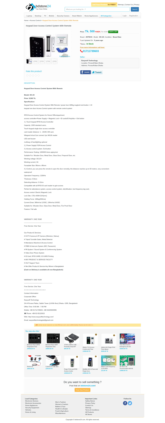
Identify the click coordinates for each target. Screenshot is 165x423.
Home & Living (30, 412)
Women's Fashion (61, 404)
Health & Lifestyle (61, 409)
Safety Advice (90, 401)
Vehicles (28, 410)
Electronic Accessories (33, 403)
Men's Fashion (60, 402)
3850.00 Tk (30, 368)
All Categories (106, 16)
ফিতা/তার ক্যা (30, 366)
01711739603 (91, 51)
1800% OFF (113, 32)
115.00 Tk (104, 370)
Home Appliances (91, 16)
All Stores (88, 414)
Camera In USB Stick (52, 366)
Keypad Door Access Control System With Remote (60, 20)
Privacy (136, 4)
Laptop (29, 16)
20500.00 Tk (31, 348)
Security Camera (63, 16)
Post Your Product (82, 390)
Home (26, 20)
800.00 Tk (67, 348)
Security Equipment (32, 408)
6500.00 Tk (104, 351)
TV (45, 16)
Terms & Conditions (92, 410)
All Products (89, 412)
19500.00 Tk (49, 348)
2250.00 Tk (49, 368)
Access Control (35, 20)
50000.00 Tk (123, 348)
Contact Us (129, 4)
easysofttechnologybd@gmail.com (41, 320)
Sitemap (121, 4)
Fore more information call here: (92, 47)
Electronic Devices (31, 401)
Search (134, 9)
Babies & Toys (60, 406)
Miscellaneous (60, 413)
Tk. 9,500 (104, 32)
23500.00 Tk (86, 373)
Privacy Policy (90, 403)
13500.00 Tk (86, 351)
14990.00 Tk (123, 370)
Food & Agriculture (61, 411)
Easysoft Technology (89, 60)
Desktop (38, 16)
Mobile (51, 16)
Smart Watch (77, 16)
